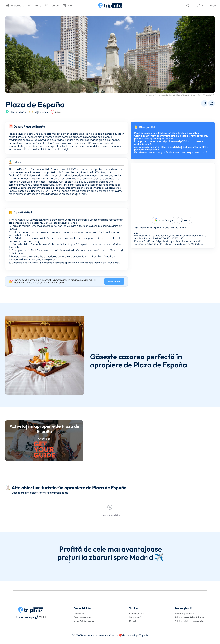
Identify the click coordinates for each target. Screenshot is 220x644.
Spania (22, 111)
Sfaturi (132, 621)
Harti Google (166, 220)
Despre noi (79, 613)
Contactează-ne (82, 617)
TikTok (43, 617)
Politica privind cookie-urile (189, 621)
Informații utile (136, 613)
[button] (204, 103)
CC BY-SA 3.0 (208, 95)
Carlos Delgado (161, 95)
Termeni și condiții (184, 613)
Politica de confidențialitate (189, 617)
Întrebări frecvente (84, 621)
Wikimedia (185, 95)
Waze (187, 220)
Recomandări (136, 617)
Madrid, (14, 111)
